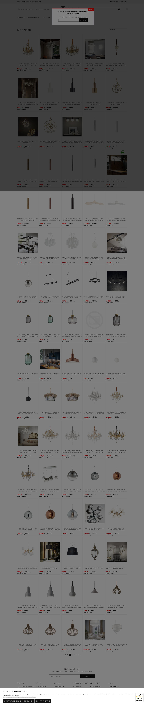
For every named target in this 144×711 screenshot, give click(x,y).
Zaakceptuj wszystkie (43, 701)
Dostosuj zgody (28, 701)
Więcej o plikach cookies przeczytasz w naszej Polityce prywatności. (19, 697)
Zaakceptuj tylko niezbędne (12, 701)
